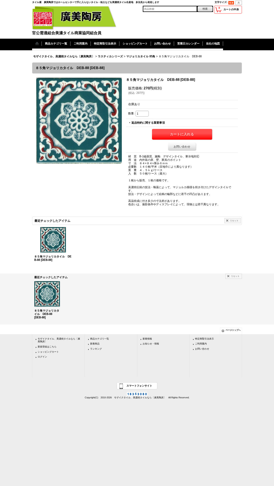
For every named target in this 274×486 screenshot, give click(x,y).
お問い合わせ (182, 146)
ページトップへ (233, 330)
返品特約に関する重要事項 (148, 122)
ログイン (42, 356)
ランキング (96, 348)
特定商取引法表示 (204, 338)
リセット (234, 220)
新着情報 (147, 338)
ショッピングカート (48, 351)
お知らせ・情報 (151, 343)
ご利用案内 (201, 343)
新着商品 (95, 343)
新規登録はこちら (47, 346)
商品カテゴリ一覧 (99, 338)
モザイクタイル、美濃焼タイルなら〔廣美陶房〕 (59, 340)
